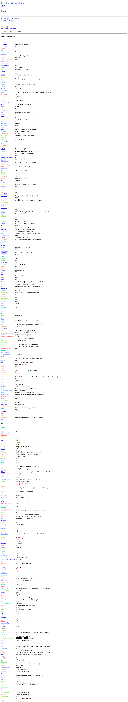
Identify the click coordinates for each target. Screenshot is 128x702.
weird (2, 279)
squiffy (3, 321)
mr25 (2, 601)
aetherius (3, 617)
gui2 (2, 50)
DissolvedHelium (6, 503)
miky (2, 129)
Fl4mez (3, 444)
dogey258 (3, 366)
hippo (2, 356)
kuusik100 (4, 139)
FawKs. (3, 567)
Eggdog (3, 458)
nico (2, 274)
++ (2, 276)
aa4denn (3, 155)
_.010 (2, 368)
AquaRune (4, 648)
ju (1, 243)
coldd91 (3, 149)
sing (2, 429)
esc (2, 214)
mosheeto (3, 654)
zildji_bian (4, 658)
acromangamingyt (6, 354)
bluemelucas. (4, 543)
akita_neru (4, 344)
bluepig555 (4, 186)
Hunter (3, 652)
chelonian (3, 634)
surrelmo (3, 145)
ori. (2, 477)
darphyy (3, 305)
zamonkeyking (5, 623)
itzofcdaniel (4, 300)
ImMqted (3, 671)
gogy (2, 690)
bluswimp (3, 123)
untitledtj (3, 528)
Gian (2, 67)
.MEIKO (3, 88)
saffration (3, 131)
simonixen (4, 239)
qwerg (2, 660)
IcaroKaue (4, 340)
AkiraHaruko (4, 688)
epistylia (3, 303)
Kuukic (3, 665)
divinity (3, 561)
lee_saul (3, 284)
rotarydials (4, 198)
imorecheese (4, 184)
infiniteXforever (5, 600)
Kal (2, 516)
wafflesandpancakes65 (7, 374)
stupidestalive (4, 400)
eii (1, 338)
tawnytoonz (4, 417)
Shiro (2, 286)
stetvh (2, 73)
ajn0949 (3, 446)
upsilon (3, 334)
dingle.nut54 (4, 694)
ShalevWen (4, 268)
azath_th (3, 153)
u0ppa (2, 80)
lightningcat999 (5, 433)
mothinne (3, 218)
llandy (2, 462)
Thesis (3, 247)
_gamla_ (3, 594)
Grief (2, 636)
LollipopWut (4, 555)
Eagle (2, 127)
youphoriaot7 (4, 108)
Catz (2, 598)
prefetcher (3, 57)
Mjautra (3, 358)
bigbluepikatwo (5, 476)
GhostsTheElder (5, 549)
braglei (3, 398)
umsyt (2, 640)
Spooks (3, 518)
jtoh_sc (3, 227)
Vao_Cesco (4, 196)
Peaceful (3, 402)
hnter (2, 408)
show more (4, 27)
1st (2, 607)
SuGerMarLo (4, 534)
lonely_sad (4, 573)
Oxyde (3, 553)
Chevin (3, 223)
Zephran (3, 644)
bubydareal (4, 437)
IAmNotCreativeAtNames (8, 559)
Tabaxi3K (3, 427)
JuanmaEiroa (4, 141)
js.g (2, 382)
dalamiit (3, 173)
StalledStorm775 (5, 394)
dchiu (2, 315)
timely (2, 206)
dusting (3, 596)
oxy (2, 324)
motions (3, 468)
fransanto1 (4, 208)
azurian (3, 182)
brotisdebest (4, 94)
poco (2, 106)
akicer (2, 545)
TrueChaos (4, 442)
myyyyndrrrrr (4, 563)
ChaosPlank (4, 231)
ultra (2, 419)
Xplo (2, 379)
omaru (2, 100)
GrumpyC (4, 565)
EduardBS (4, 626)
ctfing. (2, 700)
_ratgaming (4, 322)
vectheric (3, 54)
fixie (2, 121)
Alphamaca (4, 662)
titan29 (3, 75)
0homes (3, 386)
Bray (2, 615)
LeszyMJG (4, 194)
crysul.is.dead (4, 110)
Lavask (3, 372)
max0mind (4, 174)
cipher (2, 380)
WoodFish (4, 571)
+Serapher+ (4, 683)
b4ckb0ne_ (4, 411)
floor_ (2, 514)
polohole (3, 216)
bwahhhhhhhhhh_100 (7, 406)
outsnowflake (4, 619)
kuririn (3, 86)
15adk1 (3, 592)
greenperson (4, 388)
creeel (2, 116)
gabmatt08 (4, 168)
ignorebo (3, 266)
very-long (13, 28)
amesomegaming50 (6, 588)
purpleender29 (5, 580)
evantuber (3, 241)
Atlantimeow (4, 161)
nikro (2, 225)
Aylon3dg (3, 282)
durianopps (4, 642)
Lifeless (3, 530)
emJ (2, 272)
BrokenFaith (4, 56)
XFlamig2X (4, 204)
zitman (3, 551)
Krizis (2, 576)
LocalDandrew (5, 96)
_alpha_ (3, 481)
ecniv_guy (4, 262)
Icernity (3, 609)
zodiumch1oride (5, 348)
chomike (3, 630)
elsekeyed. (4, 547)
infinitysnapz (4, 125)
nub (2, 440)
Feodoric (3, 664)
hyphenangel (4, 410)
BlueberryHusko (5, 479)
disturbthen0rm (5, 292)
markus (3, 605)
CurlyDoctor (4, 298)
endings (3, 522)
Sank (2, 493)
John (2, 675)
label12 (3, 212)
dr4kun (3, 472)
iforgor (3, 611)
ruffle (2, 501)
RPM (2, 578)
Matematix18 (4, 342)
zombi (2, 249)
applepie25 (4, 290)
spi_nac (3, 499)
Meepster (3, 245)
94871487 (4, 679)
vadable (3, 71)
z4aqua (3, 237)
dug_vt (3, 539)
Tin (2, 526)
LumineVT (4, 77)
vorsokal (3, 569)
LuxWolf (3, 163)
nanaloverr (4, 404)
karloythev (4, 537)
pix (2, 69)
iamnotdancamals (5, 667)
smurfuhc (3, 151)
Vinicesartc (4, 326)
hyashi (3, 180)
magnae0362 (4, 288)
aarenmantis (4, 52)
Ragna (3, 104)
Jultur (2, 656)
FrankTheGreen (5, 352)
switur (2, 364)
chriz (2, 486)
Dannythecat (4, 532)
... (1, 489)
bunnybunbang (5, 575)
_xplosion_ (4, 669)
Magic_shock (4, 251)
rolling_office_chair (6, 390)
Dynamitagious (5, 696)
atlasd (2, 431)
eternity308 (4, 147)
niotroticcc (4, 470)
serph (2, 188)
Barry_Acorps (5, 46)
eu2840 (3, 48)
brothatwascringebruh (7, 336)
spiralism (3, 294)
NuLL (2, 362)
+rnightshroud (5, 488)
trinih (2, 277)
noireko (3, 233)
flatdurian (3, 258)
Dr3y (2, 79)
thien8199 (3, 586)
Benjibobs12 (4, 307)
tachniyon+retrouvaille (7, 638)
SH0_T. (3, 681)
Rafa (2, 319)
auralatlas (3, 178)
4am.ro (3, 360)
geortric (3, 392)
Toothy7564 (4, 118)
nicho (2, 650)
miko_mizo (4, 435)
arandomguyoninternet (7, 157)
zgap (2, 491)
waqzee (3, 624)
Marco (3, 384)
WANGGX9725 (5, 474)
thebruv (3, 301)
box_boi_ (3, 330)
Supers (3, 677)
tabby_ (3, 84)
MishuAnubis (4, 687)
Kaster (3, 82)
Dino (2, 256)
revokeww (4, 210)
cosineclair (4, 90)
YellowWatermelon (6, 603)
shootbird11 (4, 44)
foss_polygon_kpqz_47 (7, 333)
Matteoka (3, 507)
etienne (3, 685)
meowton (3, 350)
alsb (2, 536)
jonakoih (3, 370)
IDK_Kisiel (4, 328)
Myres (2, 92)
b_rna (2, 200)
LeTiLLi (3, 524)
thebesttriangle (5, 317)
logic (2, 166)
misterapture (4, 135)
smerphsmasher (5, 102)
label (2, 512)
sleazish (3, 346)
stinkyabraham (5, 590)
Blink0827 (4, 253)
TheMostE (4, 264)
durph (2, 170)
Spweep (3, 621)
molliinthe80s (4, 497)
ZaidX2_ (3, 698)
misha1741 (4, 510)
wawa (2, 451)
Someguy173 (4, 176)
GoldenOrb (4, 190)
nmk (2, 112)
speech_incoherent (6, 133)
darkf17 (3, 413)
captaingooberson (6, 509)
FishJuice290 (4, 376)
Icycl (2, 460)
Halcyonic (4, 229)
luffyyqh (3, 495)
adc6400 (3, 192)
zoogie (3, 311)
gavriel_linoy (4, 159)
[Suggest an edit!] (2, 6)
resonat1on (4, 296)
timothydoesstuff (5, 632)
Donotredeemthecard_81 (8, 59)
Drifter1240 (4, 557)
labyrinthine (7, 28)
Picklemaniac (4, 202)
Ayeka (3, 98)
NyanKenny (4, 505)
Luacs (2, 40)
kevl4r (2, 143)
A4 (2, 613)
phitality (3, 260)
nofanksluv (4, 452)
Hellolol (3, 628)
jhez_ (2, 313)
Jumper (3, 42)
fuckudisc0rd (4, 63)
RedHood (3, 396)
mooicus (3, 584)
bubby (2, 456)
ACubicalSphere (5, 235)
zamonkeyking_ (5, 692)
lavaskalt (3, 137)
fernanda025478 (5, 520)
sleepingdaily (4, 221)
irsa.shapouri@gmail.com (8, 164)
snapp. (3, 466)
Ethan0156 (4, 454)
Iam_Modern (4, 119)
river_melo (4, 415)
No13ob (3, 270)
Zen (2, 646)
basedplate (4, 254)
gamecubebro (4, 61)
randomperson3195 (6, 582)
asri (2, 464)
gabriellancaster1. (6, 65)
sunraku (3, 449)
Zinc (2, 309)
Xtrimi (3, 438)
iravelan (3, 114)
